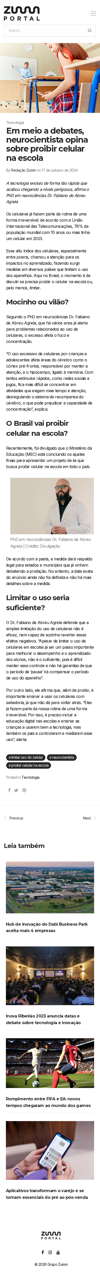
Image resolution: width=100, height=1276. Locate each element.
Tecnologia (30, 777)
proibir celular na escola (29, 765)
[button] (90, 30)
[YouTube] (58, 1252)
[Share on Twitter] (16, 790)
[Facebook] (43, 1252)
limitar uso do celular (27, 757)
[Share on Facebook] (9, 790)
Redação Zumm (23, 170)
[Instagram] (50, 1252)
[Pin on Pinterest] (24, 790)
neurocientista (63, 757)
